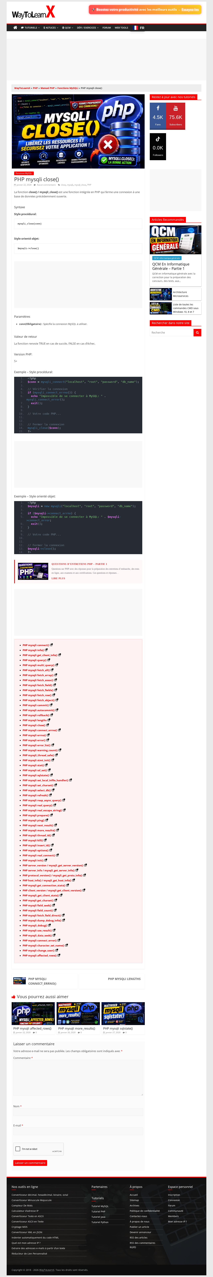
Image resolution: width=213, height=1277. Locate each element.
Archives (134, 1205)
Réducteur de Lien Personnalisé (29, 1253)
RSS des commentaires (142, 1242)
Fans (158, 120)
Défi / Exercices (86, 27)
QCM (68, 27)
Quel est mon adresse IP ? (26, 1242)
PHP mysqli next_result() (38, 825)
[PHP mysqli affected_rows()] (33, 1004)
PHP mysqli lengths (35, 720)
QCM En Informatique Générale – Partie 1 (170, 266)
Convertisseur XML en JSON (27, 1232)
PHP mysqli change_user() (38, 950)
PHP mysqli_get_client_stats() (41, 895)
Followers (158, 150)
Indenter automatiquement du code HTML (35, 1237)
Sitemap (134, 1200)
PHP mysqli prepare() (36, 815)
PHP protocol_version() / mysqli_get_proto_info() (52, 875)
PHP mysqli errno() (34, 735)
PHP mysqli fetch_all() (36, 670)
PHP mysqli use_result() (37, 930)
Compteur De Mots (22, 1205)
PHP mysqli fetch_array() (38, 675)
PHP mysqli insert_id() (36, 845)
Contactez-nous (138, 1216)
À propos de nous (139, 1221)
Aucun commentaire (46, 184)
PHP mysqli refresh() (35, 795)
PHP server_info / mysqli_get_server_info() (49, 870)
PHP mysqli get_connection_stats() (44, 885)
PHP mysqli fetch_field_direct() (42, 915)
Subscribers (175, 120)
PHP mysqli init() (33, 860)
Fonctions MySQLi (67, 88)
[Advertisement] (106, 59)
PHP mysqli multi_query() (38, 665)
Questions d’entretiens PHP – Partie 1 (79, 564)
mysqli (70, 184)
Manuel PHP (48, 88)
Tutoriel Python (100, 1222)
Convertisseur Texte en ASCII (28, 1216)
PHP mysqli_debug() (35, 925)
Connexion (174, 1200)
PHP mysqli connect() (36, 645)
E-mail (18, 1125)
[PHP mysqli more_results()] (78, 1004)
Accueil (134, 1194)
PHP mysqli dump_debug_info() (42, 920)
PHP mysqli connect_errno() (40, 730)
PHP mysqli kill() (33, 840)
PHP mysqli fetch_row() (37, 695)
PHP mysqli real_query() (37, 805)
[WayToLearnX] (15, 27)
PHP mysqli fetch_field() (37, 685)
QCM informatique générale (167, 258)
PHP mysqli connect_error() (40, 940)
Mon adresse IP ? (177, 1221)
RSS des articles (138, 1237)
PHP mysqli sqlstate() (36, 775)
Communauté (175, 1210)
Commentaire (23, 1058)
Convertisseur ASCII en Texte (28, 1221)
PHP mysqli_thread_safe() (38, 755)
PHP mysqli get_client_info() (40, 655)
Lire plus (58, 578)
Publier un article (139, 1226)
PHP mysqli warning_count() (40, 750)
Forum (107, 27)
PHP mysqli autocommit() (39, 710)
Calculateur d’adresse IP (25, 1210)
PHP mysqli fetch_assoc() (38, 680)
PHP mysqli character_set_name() (43, 945)
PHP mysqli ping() (33, 820)
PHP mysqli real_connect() (39, 855)
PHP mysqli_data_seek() (37, 935)
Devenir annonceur (140, 1232)
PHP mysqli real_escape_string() (42, 810)
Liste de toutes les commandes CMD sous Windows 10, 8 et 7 (186, 308)
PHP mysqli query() (34, 660)
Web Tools (121, 27)
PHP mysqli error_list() (36, 745)
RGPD (133, 1247)
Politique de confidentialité (145, 1210)
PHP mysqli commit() (36, 705)
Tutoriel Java (98, 1216)
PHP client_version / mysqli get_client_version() (52, 890)
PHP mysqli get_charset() (38, 900)
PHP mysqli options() (35, 850)
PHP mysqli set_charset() (38, 785)
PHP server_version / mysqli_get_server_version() (53, 865)
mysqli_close (80, 184)
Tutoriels (31, 27)
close (63, 184)
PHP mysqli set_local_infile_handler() (45, 780)
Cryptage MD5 (19, 1226)
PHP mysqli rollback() (36, 715)
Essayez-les (190, 9)
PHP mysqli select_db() (37, 790)
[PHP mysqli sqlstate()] (123, 1004)
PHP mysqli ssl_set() (35, 770)
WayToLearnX (22, 88)
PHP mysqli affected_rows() (40, 955)
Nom (17, 1106)
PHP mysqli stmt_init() (36, 760)
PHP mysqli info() (33, 650)
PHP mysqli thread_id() (37, 835)
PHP (35, 88)
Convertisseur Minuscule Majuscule (32, 1200)
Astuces (51, 27)
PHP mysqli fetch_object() (39, 700)
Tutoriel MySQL (100, 1206)
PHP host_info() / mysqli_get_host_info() (47, 880)
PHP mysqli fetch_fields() (38, 690)
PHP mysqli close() (34, 725)
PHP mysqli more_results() (39, 830)
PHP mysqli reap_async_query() (42, 800)
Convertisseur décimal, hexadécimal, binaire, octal (40, 1194)
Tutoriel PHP (98, 1211)
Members (173, 1216)
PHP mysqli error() (34, 740)
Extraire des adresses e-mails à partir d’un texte (38, 1248)
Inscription (174, 1194)
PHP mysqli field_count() (38, 910)
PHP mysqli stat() (33, 765)
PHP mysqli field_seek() (37, 905)
